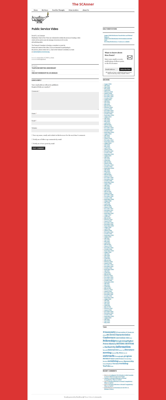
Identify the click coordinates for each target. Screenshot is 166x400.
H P (103, 347)
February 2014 (108, 262)
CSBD (127, 338)
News (36, 10)
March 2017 (107, 218)
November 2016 (108, 224)
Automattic (98, 397)
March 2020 (107, 174)
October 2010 (108, 314)
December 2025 (108, 95)
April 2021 (107, 160)
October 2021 (108, 152)
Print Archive (73, 10)
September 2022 (109, 142)
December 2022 (108, 140)
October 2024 (108, 113)
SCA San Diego (127, 358)
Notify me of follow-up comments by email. (47, 139)
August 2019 (107, 184)
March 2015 (107, 244)
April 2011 (107, 305)
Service (105, 361)
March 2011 (107, 307)
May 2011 (107, 304)
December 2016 (108, 223)
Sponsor (121, 361)
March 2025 (107, 106)
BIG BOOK (111, 335)
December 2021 (108, 151)
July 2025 (107, 101)
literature (129, 350)
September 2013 (109, 269)
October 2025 (108, 98)
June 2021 (107, 159)
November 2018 (108, 196)
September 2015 (109, 235)
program (128, 356)
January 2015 (108, 246)
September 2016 (109, 226)
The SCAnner (83, 4)
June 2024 (107, 120)
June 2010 (107, 321)
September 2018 (109, 199)
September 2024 (109, 115)
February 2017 (108, 219)
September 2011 (109, 297)
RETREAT (106, 359)
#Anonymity (109, 332)
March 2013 (107, 274)
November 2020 (109, 165)
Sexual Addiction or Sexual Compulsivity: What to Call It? (115, 379)
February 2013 (108, 276)
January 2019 (108, 193)
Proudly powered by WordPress (73, 397)
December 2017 (108, 209)
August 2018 (107, 201)
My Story (45, 10)
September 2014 (109, 251)
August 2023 (107, 134)
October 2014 (108, 249)
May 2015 (107, 241)
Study (104, 363)
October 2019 (108, 180)
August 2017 (107, 215)
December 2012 (108, 277)
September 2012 (109, 282)
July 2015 (106, 238)
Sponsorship (129, 361)
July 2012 (106, 283)
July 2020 (107, 170)
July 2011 (106, 300)
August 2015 (107, 237)
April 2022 (107, 148)
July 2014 (106, 254)
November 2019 (108, 179)
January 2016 (108, 230)
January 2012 (108, 291)
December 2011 (108, 293)
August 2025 (107, 99)
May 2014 (107, 257)
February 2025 (108, 107)
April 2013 (107, 272)
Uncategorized (41, 59)
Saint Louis (115, 358)
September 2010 (109, 316)
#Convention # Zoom (123, 332)
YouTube (106, 366)
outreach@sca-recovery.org (41, 52)
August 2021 (107, 156)
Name (34, 113)
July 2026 (107, 85)
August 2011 (107, 299)
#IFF (133, 332)
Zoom (112, 366)
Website (34, 128)
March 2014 (107, 260)
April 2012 (107, 286)
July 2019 (106, 185)
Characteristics (122, 335)
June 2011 (107, 302)
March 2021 (107, 162)
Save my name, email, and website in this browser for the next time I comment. (59, 135)
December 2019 (108, 177)
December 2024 (108, 110)
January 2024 (108, 126)
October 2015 (108, 233)
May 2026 (107, 89)
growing (123, 341)
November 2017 (108, 210)
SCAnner (121, 358)
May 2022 (107, 146)
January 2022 (108, 149)
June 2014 (107, 255)
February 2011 (108, 308)
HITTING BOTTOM (125, 343)
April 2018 (107, 204)
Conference (109, 337)
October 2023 (108, 131)
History (112, 343)
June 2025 (107, 103)
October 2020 (108, 166)
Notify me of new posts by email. (44, 143)
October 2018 (108, 198)
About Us (86, 10)
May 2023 (107, 137)
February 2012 (108, 290)
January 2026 (108, 93)
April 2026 (107, 90)
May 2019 (107, 188)
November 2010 (108, 313)
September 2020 (109, 168)
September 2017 (109, 213)
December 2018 (108, 194)
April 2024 (107, 123)
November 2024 (108, 112)
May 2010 (107, 322)
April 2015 (107, 243)
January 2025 (108, 109)
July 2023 (107, 135)
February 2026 (108, 92)
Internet (112, 350)
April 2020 (107, 173)
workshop (123, 363)
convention (120, 338)
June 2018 (107, 202)
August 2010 (107, 318)
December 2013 (108, 265)
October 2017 (108, 212)
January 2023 (108, 138)
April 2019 (107, 190)
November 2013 (108, 266)
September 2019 (109, 182)
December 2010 (108, 311)
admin (52, 58)
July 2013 (106, 271)
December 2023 (108, 127)
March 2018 (107, 205)
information (123, 346)
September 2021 (109, 154)
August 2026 (107, 84)
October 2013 (108, 268)
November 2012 (108, 279)
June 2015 (107, 240)
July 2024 (107, 118)
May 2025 (107, 104)
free (117, 341)
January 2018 (108, 207)
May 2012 (107, 285)
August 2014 (107, 252)
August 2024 (107, 117)
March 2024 (107, 124)
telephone (109, 364)
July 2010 (107, 319)
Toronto (115, 364)
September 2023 (109, 132)
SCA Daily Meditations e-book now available (117, 42)
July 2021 (106, 157)
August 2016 (107, 227)
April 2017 (107, 216)
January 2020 (108, 176)
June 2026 (107, 87)
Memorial (114, 353)
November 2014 (108, 247)
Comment (35, 91)
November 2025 (108, 96)
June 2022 (107, 145)
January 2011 (108, 310)
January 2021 (108, 163)
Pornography (119, 356)
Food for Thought (58, 10)
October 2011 (108, 296)
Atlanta (104, 335)
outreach (108, 355)
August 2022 (107, 143)
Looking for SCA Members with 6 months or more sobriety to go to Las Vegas (118, 375)
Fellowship (109, 340)
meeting (107, 352)
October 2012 (108, 280)
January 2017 (108, 221)
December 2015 (108, 232)
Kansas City (121, 350)
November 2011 (108, 294)
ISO (117, 350)
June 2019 (107, 187)
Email (34, 121)
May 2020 (107, 171)
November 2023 (108, 129)
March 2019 (107, 191)
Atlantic (106, 378)
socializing (113, 361)
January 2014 (108, 263)
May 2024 (107, 121)
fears (130, 338)
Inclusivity (110, 347)
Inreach (105, 350)
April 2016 (107, 229)
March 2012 (107, 288)
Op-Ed (125, 353)
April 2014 (107, 258)
